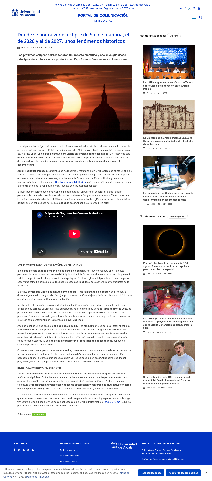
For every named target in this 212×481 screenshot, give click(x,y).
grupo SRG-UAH (113, 401)
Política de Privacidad (37, 476)
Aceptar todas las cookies (183, 472)
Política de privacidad (70, 455)
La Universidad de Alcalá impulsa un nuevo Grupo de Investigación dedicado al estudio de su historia (168, 141)
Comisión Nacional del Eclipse (71, 182)
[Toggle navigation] (194, 17)
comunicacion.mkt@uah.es (171, 458)
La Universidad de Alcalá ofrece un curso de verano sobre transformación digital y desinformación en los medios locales (168, 196)
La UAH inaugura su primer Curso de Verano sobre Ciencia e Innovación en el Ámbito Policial (168, 85)
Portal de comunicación (103, 15)
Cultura (174, 35)
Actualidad (39, 414)
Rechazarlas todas (151, 472)
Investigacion (177, 216)
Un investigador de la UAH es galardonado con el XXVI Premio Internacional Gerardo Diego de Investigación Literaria (167, 380)
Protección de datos (69, 450)
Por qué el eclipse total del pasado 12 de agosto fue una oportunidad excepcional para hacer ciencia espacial (166, 266)
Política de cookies (68, 461)
